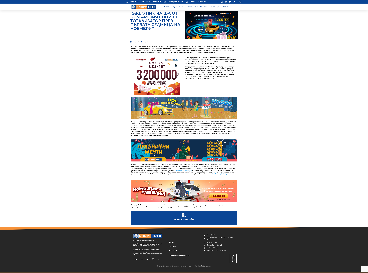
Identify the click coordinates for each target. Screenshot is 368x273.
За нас (226, 7)
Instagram (178, 170)
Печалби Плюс (201, 7)
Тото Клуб (215, 7)
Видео (174, 7)
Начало (167, 7)
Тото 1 (181, 7)
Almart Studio (187, 268)
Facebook (188, 170)
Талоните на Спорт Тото (179, 255)
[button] (240, 1)
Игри (190, 7)
